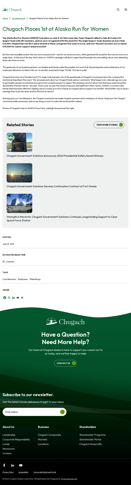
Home (5, 18)
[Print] (22, 298)
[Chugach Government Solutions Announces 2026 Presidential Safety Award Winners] (65, 145)
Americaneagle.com (69, 479)
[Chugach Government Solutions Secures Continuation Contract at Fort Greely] (65, 176)
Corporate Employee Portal (44, 472)
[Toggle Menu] (125, 9)
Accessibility (23, 472)
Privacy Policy (8, 472)
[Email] (18, 298)
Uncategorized (18, 18)
